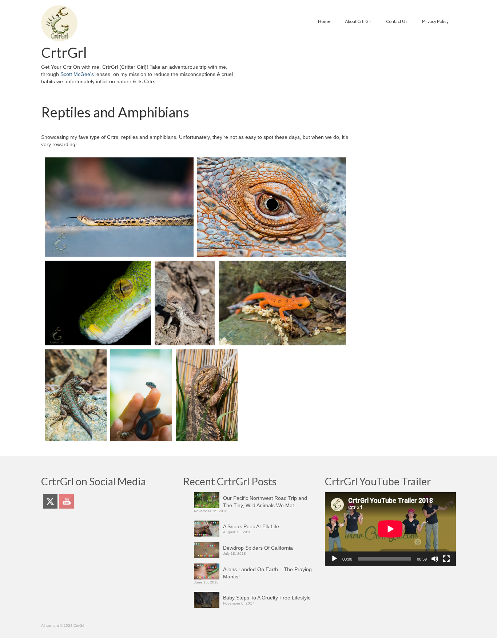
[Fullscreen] (446, 558)
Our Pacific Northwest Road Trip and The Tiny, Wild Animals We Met (265, 501)
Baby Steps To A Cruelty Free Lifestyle (267, 598)
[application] (390, 529)
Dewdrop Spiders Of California (258, 548)
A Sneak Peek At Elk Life (251, 526)
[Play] (334, 558)
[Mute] (434, 558)
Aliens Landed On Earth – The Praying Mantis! (267, 572)
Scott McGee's (77, 74)
